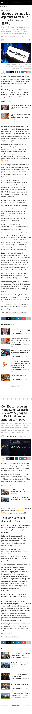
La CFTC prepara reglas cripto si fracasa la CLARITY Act (20, 490)
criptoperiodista (12, 40)
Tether (21, 508)
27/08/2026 (26, 678)
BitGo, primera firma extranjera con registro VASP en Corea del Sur (20, 499)
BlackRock (4, 161)
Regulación (8, 403)
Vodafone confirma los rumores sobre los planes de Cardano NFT (20, 352)
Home (2, 10)
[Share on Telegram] (21, 72)
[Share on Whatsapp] (16, 72)
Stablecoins (15, 637)
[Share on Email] (25, 72)
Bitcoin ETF (15, 312)
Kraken (11, 169)
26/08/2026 (26, 379)
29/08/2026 (14, 493)
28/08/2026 (14, 503)
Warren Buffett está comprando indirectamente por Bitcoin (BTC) (21, 107)
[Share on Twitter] (12, 72)
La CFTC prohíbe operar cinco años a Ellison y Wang (19, 675)
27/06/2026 (22, 40)
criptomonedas (16, 300)
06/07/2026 (23, 436)
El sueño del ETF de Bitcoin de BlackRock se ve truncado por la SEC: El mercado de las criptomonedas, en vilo (20, 364)
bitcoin (18, 84)
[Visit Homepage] (16, 2)
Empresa (8, 10)
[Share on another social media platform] (29, 72)
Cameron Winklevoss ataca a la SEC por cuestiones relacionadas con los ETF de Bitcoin (20, 116)
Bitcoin (8, 312)
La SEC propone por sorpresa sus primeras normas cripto (20, 685)
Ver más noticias (16, 387)
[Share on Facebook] (8, 72)
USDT (3, 513)
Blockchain (23, 312)
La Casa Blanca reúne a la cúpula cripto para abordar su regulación (20, 694)
